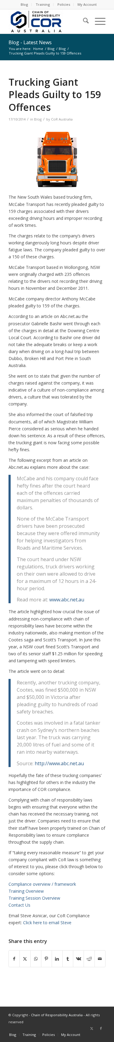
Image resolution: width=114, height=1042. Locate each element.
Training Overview (26, 891)
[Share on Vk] (78, 959)
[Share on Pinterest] (46, 959)
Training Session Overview (34, 898)
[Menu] (97, 21)
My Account (87, 4)
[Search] (83, 21)
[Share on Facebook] (14, 959)
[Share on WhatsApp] (36, 959)
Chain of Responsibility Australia (57, 1015)
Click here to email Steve (47, 922)
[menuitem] (25, 4)
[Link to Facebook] (100, 1028)
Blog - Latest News (30, 42)
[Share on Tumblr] (68, 959)
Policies (63, 4)
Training (43, 4)
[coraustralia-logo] (47, 21)
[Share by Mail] (100, 959)
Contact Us (19, 905)
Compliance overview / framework (42, 884)
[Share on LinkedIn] (57, 959)
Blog (24, 4)
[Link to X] (91, 1028)
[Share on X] (25, 959)
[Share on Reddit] (89, 959)
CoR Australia (62, 119)
